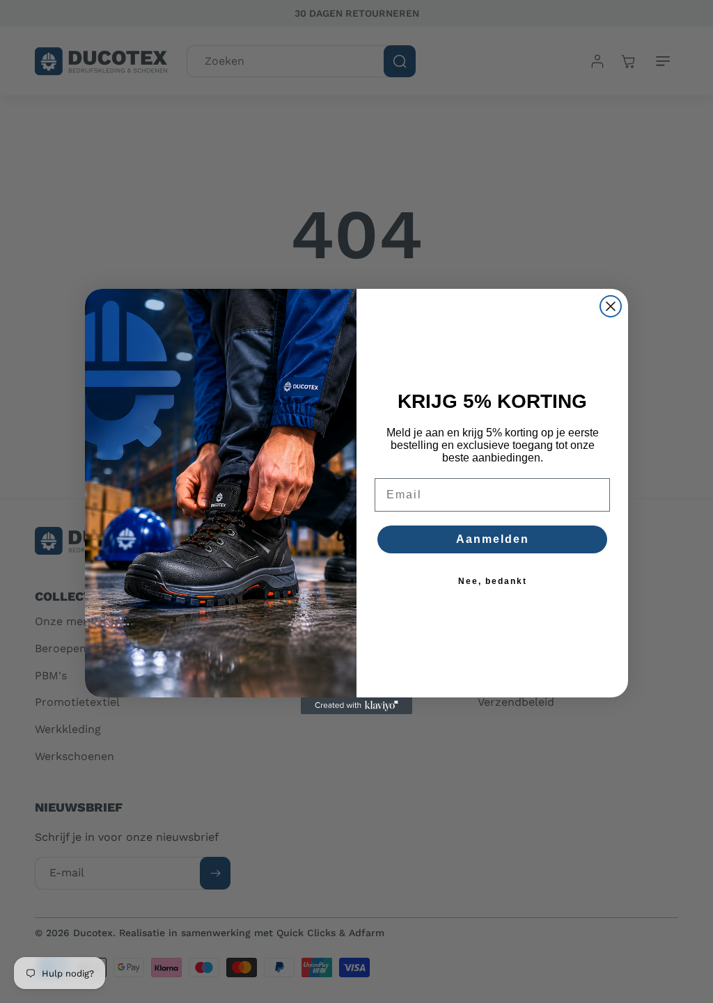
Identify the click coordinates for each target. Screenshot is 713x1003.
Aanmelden (492, 539)
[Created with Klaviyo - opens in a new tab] (356, 705)
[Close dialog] (610, 306)
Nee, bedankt (492, 581)
